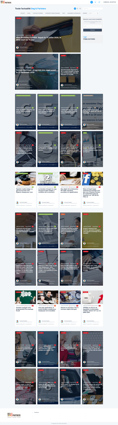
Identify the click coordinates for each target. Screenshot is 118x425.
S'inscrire (92, 30)
